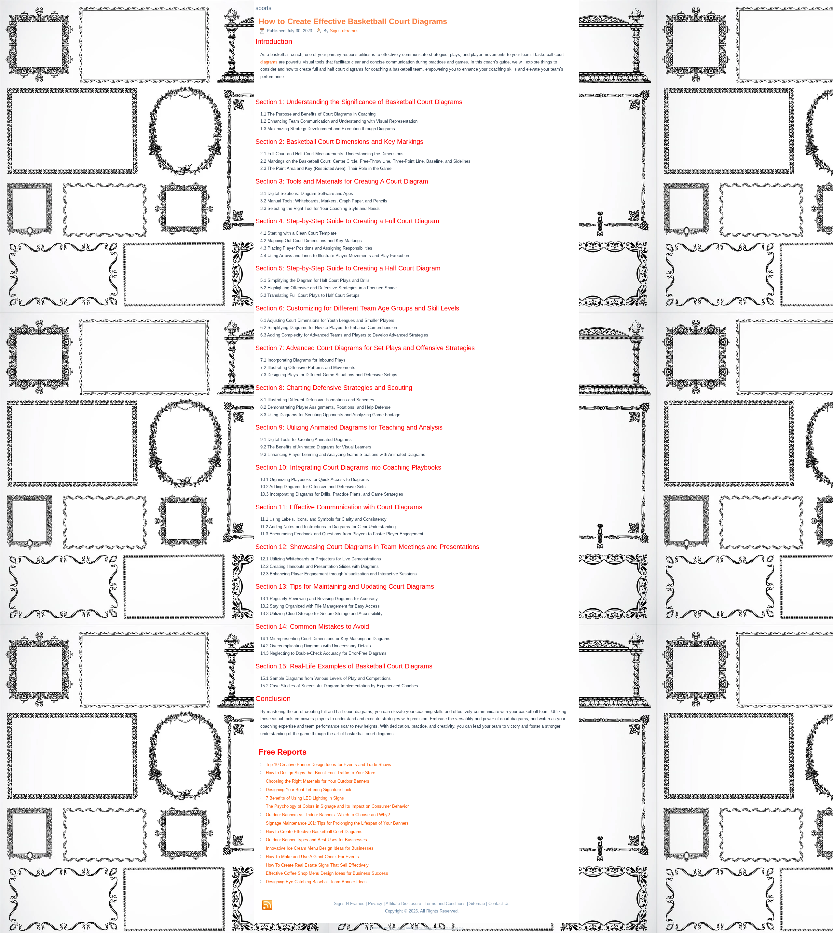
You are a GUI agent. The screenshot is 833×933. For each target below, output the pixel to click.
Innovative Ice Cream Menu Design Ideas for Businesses (320, 848)
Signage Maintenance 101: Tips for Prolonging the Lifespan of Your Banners (337, 823)
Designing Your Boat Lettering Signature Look (308, 789)
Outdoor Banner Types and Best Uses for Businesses (316, 839)
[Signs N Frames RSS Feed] (267, 905)
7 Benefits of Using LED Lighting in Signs (305, 798)
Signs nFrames (344, 30)
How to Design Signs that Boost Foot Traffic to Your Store (320, 772)
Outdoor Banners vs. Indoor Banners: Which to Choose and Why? (328, 814)
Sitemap (477, 903)
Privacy (375, 903)
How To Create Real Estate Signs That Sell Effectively (317, 865)
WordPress (397, 928)
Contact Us (499, 903)
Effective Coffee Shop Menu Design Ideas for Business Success (327, 873)
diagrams (269, 62)
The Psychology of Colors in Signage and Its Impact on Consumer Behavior (337, 806)
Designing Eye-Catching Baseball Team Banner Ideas (316, 881)
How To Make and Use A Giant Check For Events (312, 856)
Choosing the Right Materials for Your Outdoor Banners (317, 781)
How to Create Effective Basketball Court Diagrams (353, 21)
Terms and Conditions (445, 903)
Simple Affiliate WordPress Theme (438, 928)
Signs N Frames (349, 903)
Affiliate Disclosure (403, 903)
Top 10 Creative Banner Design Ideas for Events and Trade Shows (328, 764)
